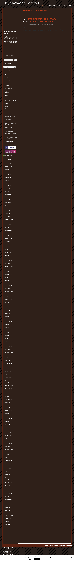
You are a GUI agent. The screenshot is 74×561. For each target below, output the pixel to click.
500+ (6, 74)
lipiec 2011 (7, 524)
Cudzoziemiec (8, 82)
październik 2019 (9, 266)
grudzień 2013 (8, 443)
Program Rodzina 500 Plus (11, 100)
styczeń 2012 (8, 507)
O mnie (58, 5)
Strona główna (52, 5)
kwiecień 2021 (8, 230)
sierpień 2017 (8, 324)
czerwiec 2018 (8, 299)
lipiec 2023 (7, 188)
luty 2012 (7, 504)
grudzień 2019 (8, 260)
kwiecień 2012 (8, 499)
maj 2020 (7, 249)
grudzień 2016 (8, 346)
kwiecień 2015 (8, 399)
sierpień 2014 (8, 421)
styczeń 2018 (8, 310)
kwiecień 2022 (8, 208)
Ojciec (6, 95)
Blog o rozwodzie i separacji (21, 3)
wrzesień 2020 (8, 244)
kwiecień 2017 (8, 335)
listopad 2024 (8, 174)
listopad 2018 (8, 288)
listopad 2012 (8, 479)
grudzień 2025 (8, 166)
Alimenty (7, 77)
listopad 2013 (8, 446)
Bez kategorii (8, 80)
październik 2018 (9, 291)
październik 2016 (9, 352)
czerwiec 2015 (8, 393)
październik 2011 (9, 515)
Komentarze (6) (50, 24)
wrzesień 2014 (8, 418)
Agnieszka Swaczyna (10, 116)
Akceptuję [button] (37, 559)
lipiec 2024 (7, 180)
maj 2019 (7, 271)
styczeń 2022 (8, 213)
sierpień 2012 (8, 488)
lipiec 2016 (7, 360)
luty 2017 (7, 341)
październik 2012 (9, 482)
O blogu (64, 5)
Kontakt (69, 5)
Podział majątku (8, 98)
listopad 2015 (8, 382)
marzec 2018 (8, 305)
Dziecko (7, 85)
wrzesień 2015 (8, 388)
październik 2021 (9, 219)
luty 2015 (7, 404)
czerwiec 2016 (8, 363)
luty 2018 (7, 307)
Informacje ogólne (9, 88)
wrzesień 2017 (8, 321)
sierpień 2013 (8, 454)
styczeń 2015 (8, 407)
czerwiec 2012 (8, 493)
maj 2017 (7, 332)
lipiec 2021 (7, 221)
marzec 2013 (8, 468)
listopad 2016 (8, 349)
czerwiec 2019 (8, 269)
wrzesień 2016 (8, 355)
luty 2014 (7, 438)
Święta (6, 109)
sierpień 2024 (8, 177)
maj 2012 (7, 496)
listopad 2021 (8, 216)
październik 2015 (9, 385)
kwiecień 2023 (8, 194)
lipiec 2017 (7, 327)
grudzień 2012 (8, 477)
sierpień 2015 (8, 391)
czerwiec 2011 (8, 526)
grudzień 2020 (8, 238)
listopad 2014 (8, 413)
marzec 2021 (8, 233)
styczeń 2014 (8, 441)
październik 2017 (9, 319)
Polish (7, 67)
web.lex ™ (68, 545)
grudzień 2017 (8, 313)
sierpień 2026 (8, 163)
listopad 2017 (8, 316)
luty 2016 (7, 374)
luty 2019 (7, 280)
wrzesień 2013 (8, 452)
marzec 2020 (8, 252)
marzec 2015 (8, 402)
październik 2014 (9, 416)
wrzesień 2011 (8, 518)
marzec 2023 (8, 197)
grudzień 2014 (8, 410)
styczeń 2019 (8, 282)
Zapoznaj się (43, 559)
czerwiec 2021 (8, 224)
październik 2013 (9, 449)
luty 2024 (7, 183)
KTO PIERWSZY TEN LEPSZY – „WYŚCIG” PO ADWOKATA (43, 20)
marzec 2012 (8, 502)
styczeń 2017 (8, 344)
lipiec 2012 (7, 490)
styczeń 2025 (8, 172)
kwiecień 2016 (8, 368)
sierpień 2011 (8, 521)
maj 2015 (7, 396)
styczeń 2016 (8, 377)
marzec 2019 (8, 277)
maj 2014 (7, 429)
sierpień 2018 (8, 296)
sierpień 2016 (8, 357)
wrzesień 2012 (8, 485)
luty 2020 (7, 255)
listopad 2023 (8, 185)
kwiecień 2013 (8, 466)
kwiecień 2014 (8, 432)
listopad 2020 (8, 241)
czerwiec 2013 (8, 460)
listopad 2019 (8, 263)
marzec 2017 (8, 338)
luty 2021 (7, 235)
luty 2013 (7, 471)
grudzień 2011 (8, 510)
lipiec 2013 (7, 457)
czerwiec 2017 (8, 330)
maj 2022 (7, 205)
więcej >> (6, 43)
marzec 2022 (8, 210)
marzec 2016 (8, 371)
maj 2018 (7, 302)
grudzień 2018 (8, 285)
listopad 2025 (8, 169)
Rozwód (7, 106)
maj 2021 (7, 227)
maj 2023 (7, 191)
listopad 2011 (8, 513)
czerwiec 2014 (8, 427)
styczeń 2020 (8, 258)
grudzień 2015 (8, 380)
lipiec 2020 (7, 246)
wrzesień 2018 (8, 294)
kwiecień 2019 (8, 274)
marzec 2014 (8, 435)
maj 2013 (7, 463)
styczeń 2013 (8, 474)
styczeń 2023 (8, 199)
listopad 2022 (8, 202)
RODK (6, 103)
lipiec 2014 (7, 424)
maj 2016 (7, 366)
